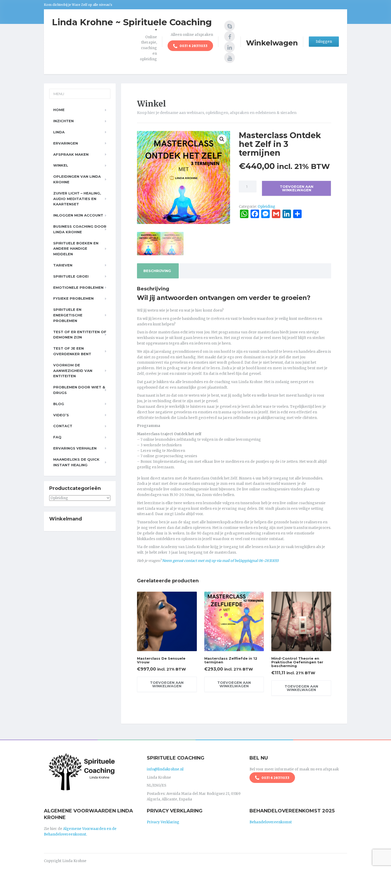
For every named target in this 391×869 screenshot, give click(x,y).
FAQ (57, 437)
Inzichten (63, 121)
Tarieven (62, 265)
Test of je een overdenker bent (72, 351)
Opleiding (266, 206)
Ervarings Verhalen (75, 448)
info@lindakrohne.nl (165, 769)
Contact (62, 426)
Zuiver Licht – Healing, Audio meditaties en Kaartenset (77, 198)
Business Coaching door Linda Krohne (79, 229)
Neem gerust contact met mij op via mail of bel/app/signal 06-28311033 (220, 560)
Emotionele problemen (78, 287)
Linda (59, 132)
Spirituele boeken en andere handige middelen (75, 248)
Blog (58, 404)
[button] (222, 139)
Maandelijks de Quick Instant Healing (76, 462)
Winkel (60, 165)
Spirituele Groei (71, 276)
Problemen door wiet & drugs (79, 390)
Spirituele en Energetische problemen (67, 315)
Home (59, 110)
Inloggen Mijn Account (78, 215)
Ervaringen (65, 143)
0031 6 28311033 (193, 46)
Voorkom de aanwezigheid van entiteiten (72, 370)
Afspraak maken (71, 154)
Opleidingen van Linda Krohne (77, 179)
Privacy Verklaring (163, 822)
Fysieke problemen (73, 298)
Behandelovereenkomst (270, 822)
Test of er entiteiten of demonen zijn (79, 335)
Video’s (61, 415)
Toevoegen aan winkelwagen (296, 188)
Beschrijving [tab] (157, 271)
